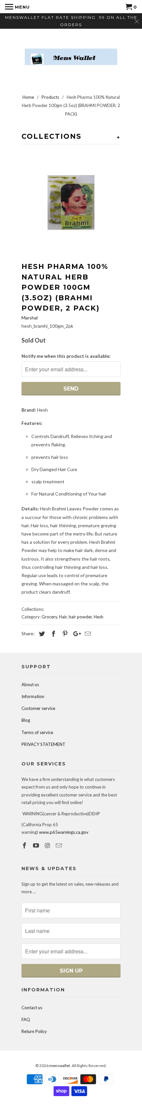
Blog (25, 720)
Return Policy (34, 1031)
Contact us (31, 1007)
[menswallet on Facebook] (25, 845)
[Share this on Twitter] (41, 633)
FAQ (25, 1019)
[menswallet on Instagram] (48, 845)
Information (32, 696)
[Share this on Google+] (75, 633)
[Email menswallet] (59, 845)
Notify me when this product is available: (66, 356)
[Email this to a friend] (87, 633)
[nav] (17, 6)
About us (30, 684)
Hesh (98, 616)
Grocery (49, 616)
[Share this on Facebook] (52, 633)
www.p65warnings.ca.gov (64, 832)
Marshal (29, 317)
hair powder (80, 616)
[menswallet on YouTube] (36, 845)
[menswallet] (71, 52)
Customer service (38, 708)
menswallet (59, 1065)
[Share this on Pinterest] (64, 633)
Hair (63, 616)
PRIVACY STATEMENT (43, 744)
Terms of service (37, 732)
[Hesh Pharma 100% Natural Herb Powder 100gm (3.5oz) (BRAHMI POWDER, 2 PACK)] (71, 202)
